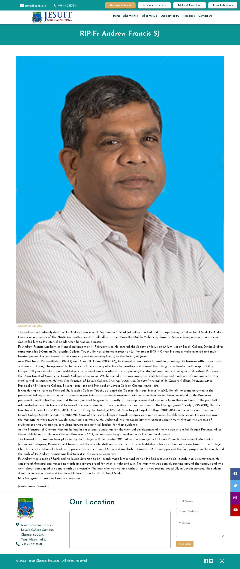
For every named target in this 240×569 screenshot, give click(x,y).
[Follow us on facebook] (206, 561)
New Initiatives (222, 5)
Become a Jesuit (120, 5)
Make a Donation (189, 5)
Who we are (130, 16)
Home (116, 16)
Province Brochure (154, 5)
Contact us (205, 16)
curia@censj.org (35, 5)
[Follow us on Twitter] (211, 561)
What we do (149, 16)
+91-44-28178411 (67, 5)
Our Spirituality (170, 16)
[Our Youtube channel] (216, 561)
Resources (189, 16)
